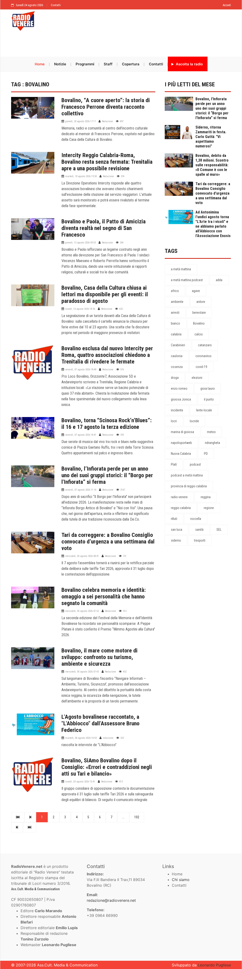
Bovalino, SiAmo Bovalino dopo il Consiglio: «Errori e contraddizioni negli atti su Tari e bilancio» (106, 767)
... (123, 817)
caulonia (176, 356)
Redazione (107, 121)
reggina (206, 497)
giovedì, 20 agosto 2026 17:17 (80, 121)
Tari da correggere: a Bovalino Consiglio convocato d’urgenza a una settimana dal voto (108, 541)
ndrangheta (212, 443)
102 (136, 817)
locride (194, 421)
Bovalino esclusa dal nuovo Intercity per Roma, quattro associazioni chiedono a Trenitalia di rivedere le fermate (107, 355)
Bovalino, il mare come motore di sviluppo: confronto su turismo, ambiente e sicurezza (99, 657)
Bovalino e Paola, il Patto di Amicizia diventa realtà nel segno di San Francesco (103, 228)
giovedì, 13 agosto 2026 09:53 (80, 242)
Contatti (56, 5)
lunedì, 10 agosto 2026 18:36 (80, 308)
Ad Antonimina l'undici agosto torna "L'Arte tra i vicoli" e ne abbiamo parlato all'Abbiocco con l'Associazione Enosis (213, 224)
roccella (195, 519)
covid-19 (201, 367)
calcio (198, 334)
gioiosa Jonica (181, 399)
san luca (176, 529)
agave (196, 291)
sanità (199, 529)
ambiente (177, 302)
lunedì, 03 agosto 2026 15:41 (80, 781)
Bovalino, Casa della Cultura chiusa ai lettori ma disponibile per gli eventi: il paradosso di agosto (104, 294)
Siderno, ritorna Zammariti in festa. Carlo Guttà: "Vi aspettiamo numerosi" (210, 136)
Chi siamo (181, 879)
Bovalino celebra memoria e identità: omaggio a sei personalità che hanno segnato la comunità (103, 596)
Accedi (227, 5)
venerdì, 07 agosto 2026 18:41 (80, 434)
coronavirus (203, 356)
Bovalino (199, 323)
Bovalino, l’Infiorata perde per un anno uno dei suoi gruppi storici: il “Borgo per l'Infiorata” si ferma (107, 475)
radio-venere (179, 497)
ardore (200, 302)
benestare (199, 312)
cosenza (177, 367)
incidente (177, 410)
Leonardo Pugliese (214, 965)
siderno (176, 540)
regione (209, 508)
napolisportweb (181, 443)
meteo (211, 432)
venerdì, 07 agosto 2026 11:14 (80, 489)
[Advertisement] (121, 44)
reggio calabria (181, 508)
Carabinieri (178, 345)
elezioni (197, 378)
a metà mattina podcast (187, 280)
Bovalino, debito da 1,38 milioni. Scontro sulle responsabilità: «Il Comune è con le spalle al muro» (212, 165)
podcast (195, 464)
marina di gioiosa (182, 432)
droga (175, 378)
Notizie (60, 64)
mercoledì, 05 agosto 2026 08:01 (82, 556)
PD (206, 453)
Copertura (130, 64)
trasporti (199, 540)
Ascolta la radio (189, 64)
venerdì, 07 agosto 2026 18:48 (80, 369)
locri (174, 421)
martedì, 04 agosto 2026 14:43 (81, 737)
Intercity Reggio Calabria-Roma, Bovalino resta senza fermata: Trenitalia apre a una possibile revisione (106, 162)
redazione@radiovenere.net (111, 900)
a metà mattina (181, 269)
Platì (174, 464)
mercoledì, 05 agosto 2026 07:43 (82, 671)
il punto (209, 399)
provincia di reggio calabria (189, 486)
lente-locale (204, 410)
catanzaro (205, 345)
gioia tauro (207, 388)
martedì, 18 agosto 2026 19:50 (81, 176)
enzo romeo (179, 388)
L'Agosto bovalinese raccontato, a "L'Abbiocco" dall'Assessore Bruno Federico (100, 723)
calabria (176, 334)
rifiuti (174, 519)
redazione (108, 737)
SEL (218, 529)
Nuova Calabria (181, 453)
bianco (175, 323)
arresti (175, 312)
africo (175, 291)
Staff (108, 64)
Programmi (85, 64)
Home (40, 64)
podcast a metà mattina (187, 475)
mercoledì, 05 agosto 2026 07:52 (82, 611)
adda (219, 280)
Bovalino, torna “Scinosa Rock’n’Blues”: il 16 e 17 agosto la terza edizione (106, 423)
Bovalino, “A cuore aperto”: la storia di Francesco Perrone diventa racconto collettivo (105, 107)
